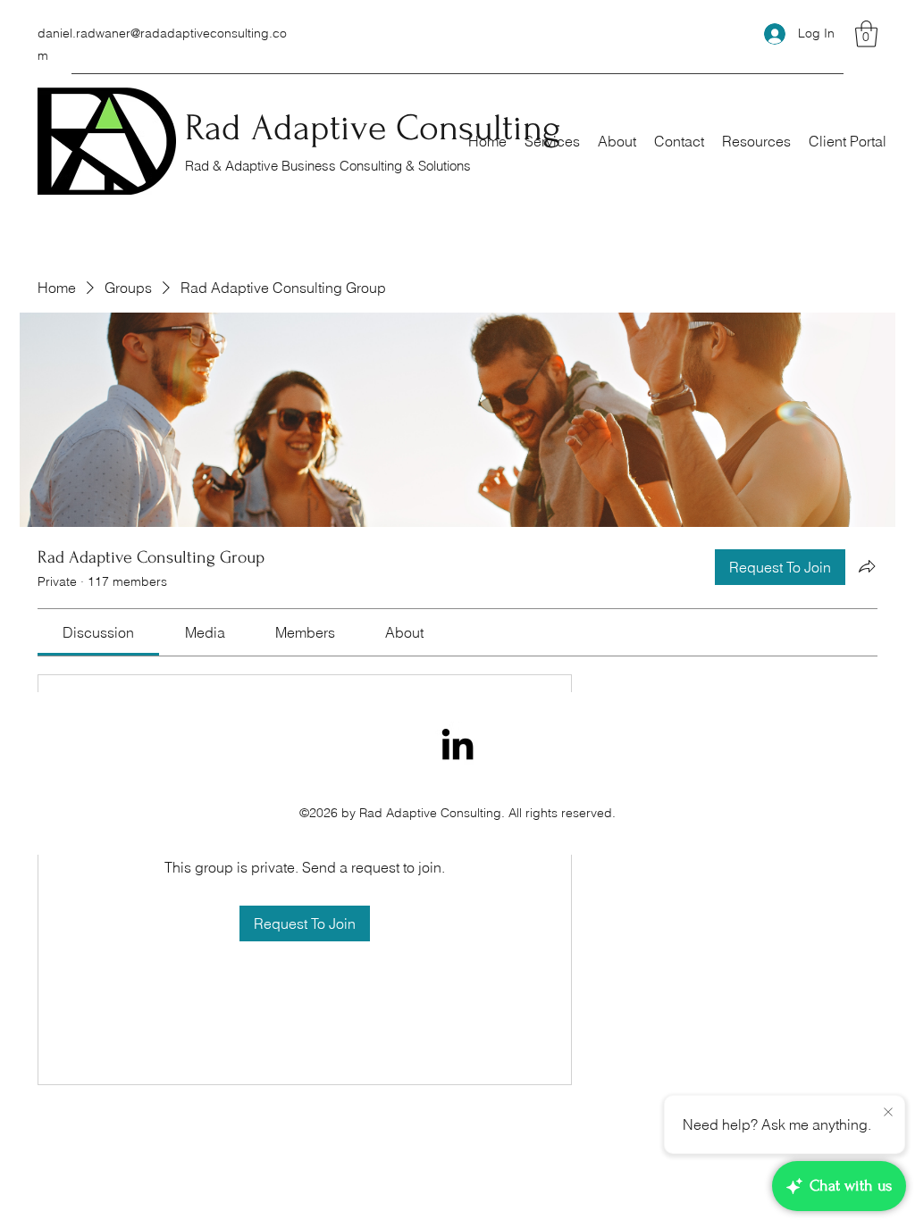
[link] (98, 632)
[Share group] (866, 566)
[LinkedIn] (457, 744)
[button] (866, 34)
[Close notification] (888, 1113)
